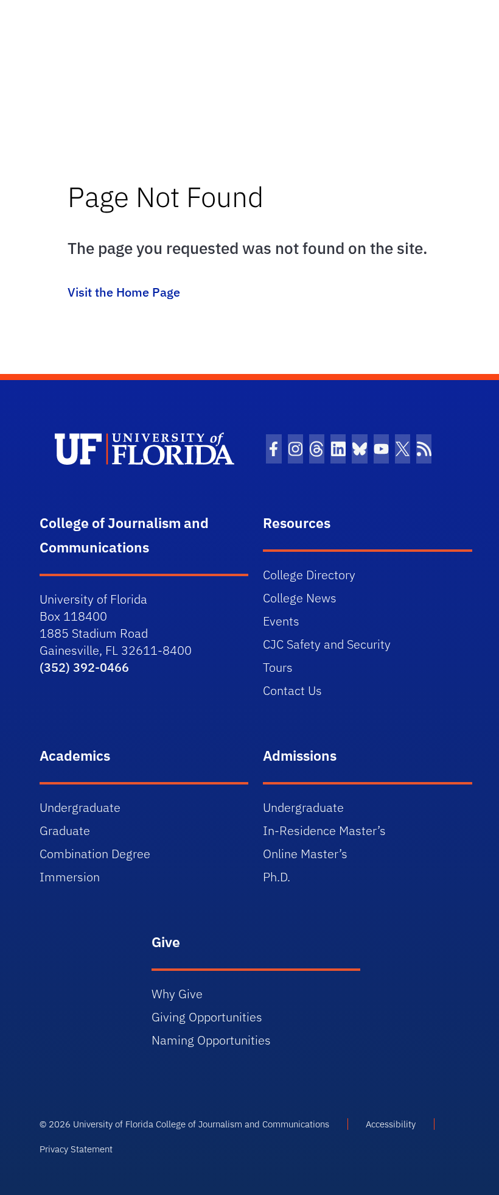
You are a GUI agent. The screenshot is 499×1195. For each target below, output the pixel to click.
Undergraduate (80, 807)
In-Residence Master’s (324, 830)
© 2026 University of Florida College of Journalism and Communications (184, 1124)
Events (281, 621)
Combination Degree (95, 853)
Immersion (70, 877)
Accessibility (391, 1124)
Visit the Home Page (124, 292)
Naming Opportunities (211, 1040)
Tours (278, 667)
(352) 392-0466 (84, 667)
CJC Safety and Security (327, 644)
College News (300, 598)
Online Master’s (305, 853)
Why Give (177, 993)
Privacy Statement (76, 1149)
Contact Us (292, 690)
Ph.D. (276, 877)
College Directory (309, 574)
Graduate (65, 830)
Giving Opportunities (207, 1017)
